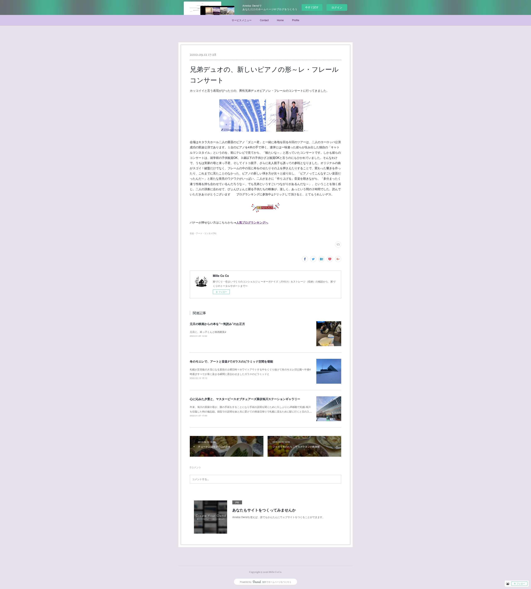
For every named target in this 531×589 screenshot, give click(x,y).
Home (280, 20)
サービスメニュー (242, 20)
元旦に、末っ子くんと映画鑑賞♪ (208, 331)
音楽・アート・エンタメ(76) (203, 233)
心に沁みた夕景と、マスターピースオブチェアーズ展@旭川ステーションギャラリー (245, 399)
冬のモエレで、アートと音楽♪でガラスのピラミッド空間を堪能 (231, 361)
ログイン (336, 7)
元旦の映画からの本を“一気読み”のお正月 (217, 324)
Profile (295, 20)
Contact (264, 20)
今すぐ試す (312, 7)
